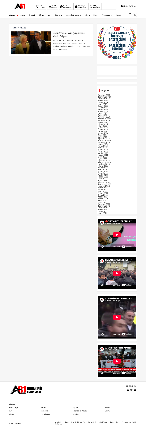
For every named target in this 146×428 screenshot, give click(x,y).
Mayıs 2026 (103, 100)
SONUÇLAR (67, 6)
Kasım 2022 (103, 177)
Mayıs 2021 (103, 209)
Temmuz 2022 (104, 184)
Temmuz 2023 (104, 162)
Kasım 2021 (103, 198)
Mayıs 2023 (103, 166)
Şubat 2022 (103, 193)
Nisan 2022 (103, 189)
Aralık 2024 (103, 131)
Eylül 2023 (102, 158)
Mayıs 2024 (103, 144)
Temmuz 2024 (104, 140)
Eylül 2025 (102, 115)
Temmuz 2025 (104, 118)
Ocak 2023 (103, 173)
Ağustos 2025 (104, 117)
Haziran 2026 (104, 98)
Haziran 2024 (104, 142)
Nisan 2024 (103, 146)
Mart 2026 (102, 104)
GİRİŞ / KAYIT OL (129, 6)
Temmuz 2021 (104, 206)
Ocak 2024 (103, 151)
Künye (11, 414)
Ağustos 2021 (104, 204)
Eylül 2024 (102, 137)
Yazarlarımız (46, 414)
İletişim (75, 414)
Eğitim (107, 411)
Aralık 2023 (103, 153)
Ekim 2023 (102, 157)
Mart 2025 (102, 126)
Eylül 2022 (102, 180)
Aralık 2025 (103, 109)
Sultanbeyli (13, 407)
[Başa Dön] (142, 424)
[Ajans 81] (20, 8)
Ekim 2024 (102, 135)
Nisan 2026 (103, 102)
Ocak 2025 (103, 129)
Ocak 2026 (103, 108)
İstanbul (12, 404)
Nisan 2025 (103, 124)
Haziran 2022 (104, 186)
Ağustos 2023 (104, 160)
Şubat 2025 (103, 128)
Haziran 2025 (104, 120)
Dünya (107, 407)
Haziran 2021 (103, 207)
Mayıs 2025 (103, 122)
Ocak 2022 (103, 195)
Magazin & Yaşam (80, 411)
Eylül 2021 (102, 202)
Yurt (10, 411)
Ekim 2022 (102, 178)
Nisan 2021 (102, 211)
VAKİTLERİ (96, 6)
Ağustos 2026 (104, 95)
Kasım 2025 (103, 111)
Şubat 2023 (103, 171)
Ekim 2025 (102, 113)
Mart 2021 (102, 213)
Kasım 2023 (103, 155)
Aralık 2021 (103, 197)
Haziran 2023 (104, 164)
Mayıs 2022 (103, 187)
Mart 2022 (102, 191)
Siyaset (75, 407)
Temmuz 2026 (104, 97)
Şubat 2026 (103, 106)
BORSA (54, 6)
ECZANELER (82, 6)
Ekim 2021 (102, 200)
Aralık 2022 (103, 175)
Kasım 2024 (103, 133)
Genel (43, 407)
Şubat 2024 (103, 149)
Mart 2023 (102, 169)
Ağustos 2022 (104, 182)
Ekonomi (44, 411)
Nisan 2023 (103, 167)
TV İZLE (42, 6)
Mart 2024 (102, 147)
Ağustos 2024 (104, 138)
